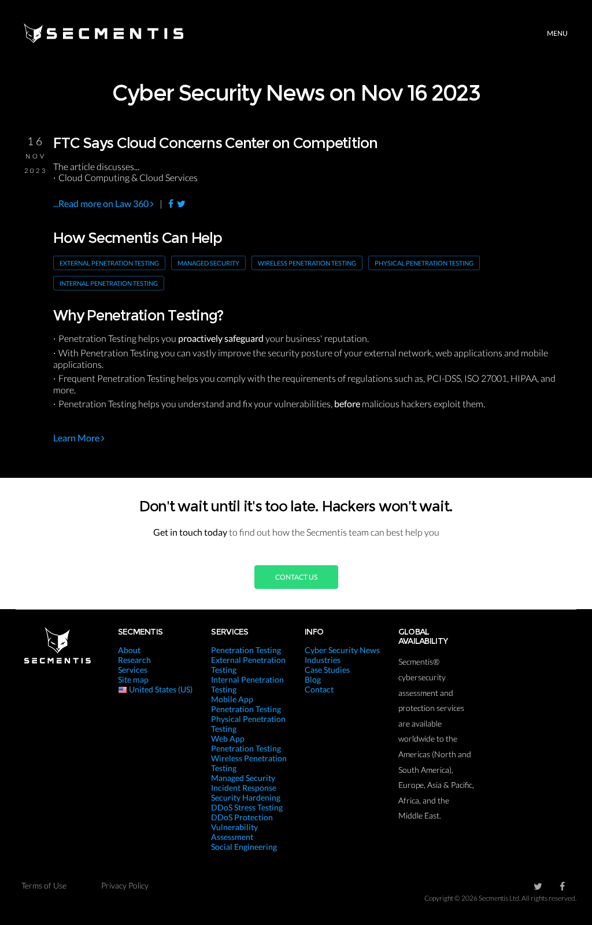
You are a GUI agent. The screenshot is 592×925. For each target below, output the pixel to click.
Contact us (296, 577)
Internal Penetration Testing (109, 283)
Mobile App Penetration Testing (246, 704)
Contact (319, 689)
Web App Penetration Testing (246, 743)
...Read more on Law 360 (101, 203)
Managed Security (208, 263)
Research (134, 660)
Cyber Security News (342, 650)
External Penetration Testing (109, 263)
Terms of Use (43, 885)
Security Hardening (245, 797)
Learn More (77, 437)
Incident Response (243, 788)
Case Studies (327, 670)
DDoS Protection (242, 817)
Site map (133, 679)
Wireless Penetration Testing (307, 263)
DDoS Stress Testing (247, 807)
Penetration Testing (246, 650)
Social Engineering (244, 847)
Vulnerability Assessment (234, 832)
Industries (323, 660)
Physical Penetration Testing (424, 263)
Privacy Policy (125, 885)
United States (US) (160, 689)
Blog (313, 679)
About (129, 650)
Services (132, 670)
